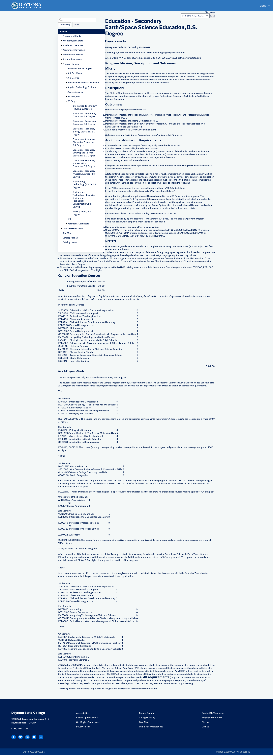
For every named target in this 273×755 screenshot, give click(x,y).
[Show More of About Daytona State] (62, 40)
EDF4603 (63, 343)
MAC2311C (64, 466)
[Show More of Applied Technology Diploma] (67, 87)
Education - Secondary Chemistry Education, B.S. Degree (84, 142)
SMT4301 (63, 349)
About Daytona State (73, 40)
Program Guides (71, 63)
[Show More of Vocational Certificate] (67, 223)
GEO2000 (63, 475)
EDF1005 (63, 410)
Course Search (146, 713)
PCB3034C (64, 325)
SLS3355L (63, 310)
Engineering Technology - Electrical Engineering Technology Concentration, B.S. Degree (84, 199)
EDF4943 (63, 357)
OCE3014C (64, 334)
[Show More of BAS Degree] (67, 96)
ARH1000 (63, 499)
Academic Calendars (73, 45)
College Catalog (147, 717)
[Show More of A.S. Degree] (67, 78)
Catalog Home (70, 242)
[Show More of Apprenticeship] (67, 92)
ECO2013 (63, 522)
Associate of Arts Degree (80, 68)
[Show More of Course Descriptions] (62, 228)
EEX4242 (62, 354)
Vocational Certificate (78, 223)
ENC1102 (63, 430)
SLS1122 (62, 413)
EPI (69, 218)
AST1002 (63, 534)
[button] (81, 17)
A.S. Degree (73, 77)
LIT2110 (62, 436)
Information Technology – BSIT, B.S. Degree (85, 107)
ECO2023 (63, 528)
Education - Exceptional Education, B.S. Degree (84, 122)
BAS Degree (74, 96)
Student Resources (72, 59)
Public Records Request (151, 726)
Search (76, 24)
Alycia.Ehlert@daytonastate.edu (184, 57)
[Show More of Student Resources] (62, 59)
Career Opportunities (87, 717)
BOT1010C (63, 331)
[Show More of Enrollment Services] (62, 54)
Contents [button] (63, 31)
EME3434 (63, 337)
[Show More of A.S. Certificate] (67, 73)
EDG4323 (63, 316)
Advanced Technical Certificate (83, 82)
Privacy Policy (83, 726)
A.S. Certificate (75, 73)
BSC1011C (63, 433)
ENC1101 (62, 401)
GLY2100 (63, 346)
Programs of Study (72, 35)
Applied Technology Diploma (82, 87)
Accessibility (82, 713)
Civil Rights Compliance (88, 722)
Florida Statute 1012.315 (156, 218)
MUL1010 (63, 505)
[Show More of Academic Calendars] (62, 45)
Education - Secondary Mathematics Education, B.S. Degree (84, 163)
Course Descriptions (73, 228)
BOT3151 (62, 352)
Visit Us (205, 726)
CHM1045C (64, 472)
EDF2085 (63, 516)
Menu (262, 5)
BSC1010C (63, 404)
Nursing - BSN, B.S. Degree (82, 213)
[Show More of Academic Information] (62, 50)
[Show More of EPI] (67, 219)
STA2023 (63, 407)
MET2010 (63, 328)
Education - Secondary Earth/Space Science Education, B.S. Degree (84, 152)
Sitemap (206, 722)
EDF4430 (63, 319)
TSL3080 (63, 313)
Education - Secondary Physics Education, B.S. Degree (84, 173)
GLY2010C (63, 513)
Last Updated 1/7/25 (34, 751)
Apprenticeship (75, 91)
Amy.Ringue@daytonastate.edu (169, 52)
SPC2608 (63, 469)
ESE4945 (63, 360)
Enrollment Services (73, 54)
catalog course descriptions (116, 688)
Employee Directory (212, 717)
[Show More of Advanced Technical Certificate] (67, 82)
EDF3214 (62, 322)
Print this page (210, 12)
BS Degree (73, 101)
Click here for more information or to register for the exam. (146, 157)
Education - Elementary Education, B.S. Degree (84, 115)
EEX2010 (63, 439)
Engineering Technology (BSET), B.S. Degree (85, 184)
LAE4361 (62, 340)
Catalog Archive (70, 237)
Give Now (144, 722)
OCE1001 (63, 442)
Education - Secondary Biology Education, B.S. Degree (84, 131)
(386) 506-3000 (20, 728)
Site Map (67, 233)
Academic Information (74, 49)
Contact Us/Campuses (213, 713)
